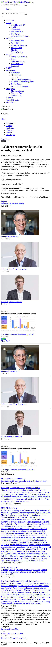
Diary (13, 59)
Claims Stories (17, 52)
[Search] (26, 14)
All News (10, 20)
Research (9, 98)
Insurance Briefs (17, 41)
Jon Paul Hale (16, 48)
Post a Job (15, 66)
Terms (12, 638)
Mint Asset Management (21, 79)
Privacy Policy (22, 638)
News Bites (15, 29)
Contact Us (5, 638)
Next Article (19, 204)
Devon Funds (16, 84)
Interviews (10, 102)
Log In (8, 9)
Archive (14, 27)
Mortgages (10, 89)
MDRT (14, 50)
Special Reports (12, 100)
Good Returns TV (18, 25)
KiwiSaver (15, 34)
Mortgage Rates (17, 91)
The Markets (16, 75)
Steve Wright (16, 43)
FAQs (11, 633)
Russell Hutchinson (19, 45)
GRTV (9, 68)
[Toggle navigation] (33, 2)
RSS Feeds (19, 633)
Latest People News (19, 57)
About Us (5, 633)
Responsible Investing (20, 36)
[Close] (2, 16)
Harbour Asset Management (22, 82)
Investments (11, 70)
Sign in (4, 201)
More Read (5, 341)
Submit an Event (17, 61)
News (8, 23)
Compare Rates (17, 93)
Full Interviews (17, 32)
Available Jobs (17, 63)
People (8, 54)
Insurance (10, 38)
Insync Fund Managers (20, 86)
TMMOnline (16, 95)
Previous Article (7, 204)
